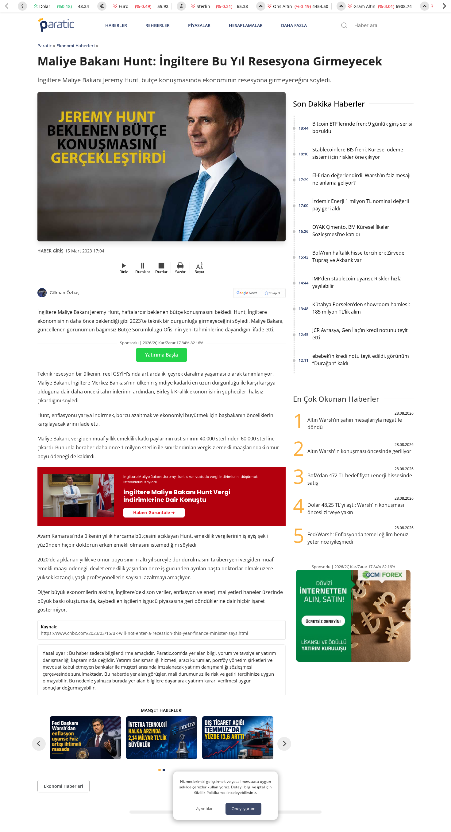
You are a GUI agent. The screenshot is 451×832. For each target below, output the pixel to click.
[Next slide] (444, 6)
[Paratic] (55, 25)
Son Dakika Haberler (329, 104)
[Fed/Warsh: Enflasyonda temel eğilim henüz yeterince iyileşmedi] (85, 737)
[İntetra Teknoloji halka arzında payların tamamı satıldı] (161, 737)
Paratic (44, 46)
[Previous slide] (7, 6)
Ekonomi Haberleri (75, 46)
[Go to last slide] (39, 744)
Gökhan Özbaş (64, 292)
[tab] (159, 770)
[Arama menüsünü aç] (344, 25)
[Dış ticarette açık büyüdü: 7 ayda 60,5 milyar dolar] (237, 737)
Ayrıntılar (204, 808)
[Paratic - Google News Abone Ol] (259, 295)
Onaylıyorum (243, 808)
